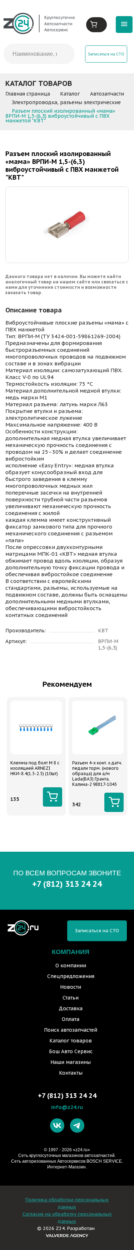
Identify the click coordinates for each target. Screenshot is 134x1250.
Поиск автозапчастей (70, 1030)
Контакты (71, 1073)
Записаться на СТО (106, 54)
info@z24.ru (67, 1107)
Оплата (70, 1019)
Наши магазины (70, 1062)
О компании (70, 965)
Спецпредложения (70, 976)
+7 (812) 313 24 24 (67, 884)
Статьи (71, 997)
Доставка (71, 1008)
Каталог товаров (70, 1040)
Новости (70, 987)
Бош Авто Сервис (71, 1051)
